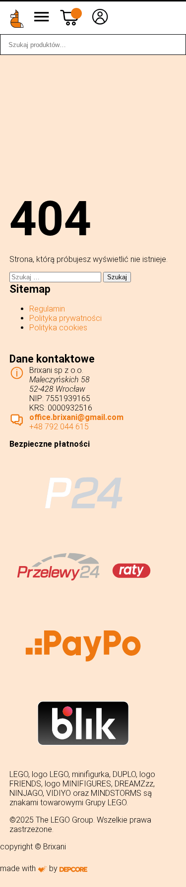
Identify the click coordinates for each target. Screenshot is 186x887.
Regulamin (47, 308)
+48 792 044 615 (59, 426)
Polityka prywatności (65, 318)
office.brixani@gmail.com (76, 417)
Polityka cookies (58, 327)
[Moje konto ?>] (100, 24)
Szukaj (173, 44)
